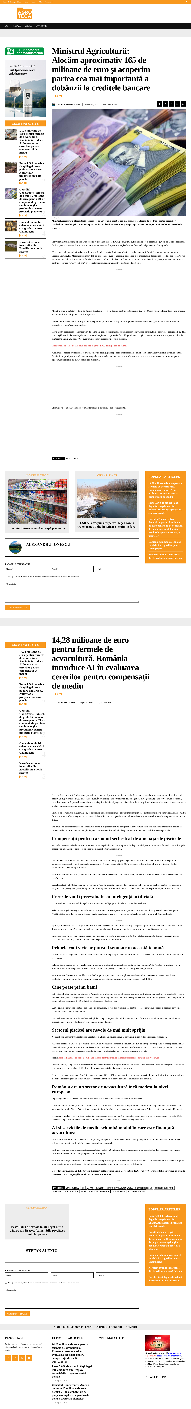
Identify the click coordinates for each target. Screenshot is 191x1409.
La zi (23, 157)
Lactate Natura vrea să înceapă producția (37, 528)
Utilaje (41, 2)
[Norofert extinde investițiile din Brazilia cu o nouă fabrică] (11, 246)
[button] (186, 2)
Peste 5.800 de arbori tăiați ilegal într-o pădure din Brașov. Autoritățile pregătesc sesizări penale (32, 171)
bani (68, 458)
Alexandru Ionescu (72, 104)
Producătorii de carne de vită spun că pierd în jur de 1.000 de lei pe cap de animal (89, 346)
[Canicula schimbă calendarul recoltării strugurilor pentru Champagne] (11, 226)
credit (76, 458)
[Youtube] (29, 1358)
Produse (34, 2)
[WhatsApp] (177, 104)
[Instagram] (15, 1358)
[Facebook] (159, 104)
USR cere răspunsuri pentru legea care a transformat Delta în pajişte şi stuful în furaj (107, 524)
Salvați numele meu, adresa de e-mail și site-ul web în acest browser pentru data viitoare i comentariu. (43, 577)
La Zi (26, 2)
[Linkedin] (183, 104)
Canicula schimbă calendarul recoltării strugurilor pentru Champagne (31, 226)
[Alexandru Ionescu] (54, 104)
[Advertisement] (119, 289)
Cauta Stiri (49, 2)
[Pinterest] (171, 104)
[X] (165, 104)
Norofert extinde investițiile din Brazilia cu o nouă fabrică (30, 246)
